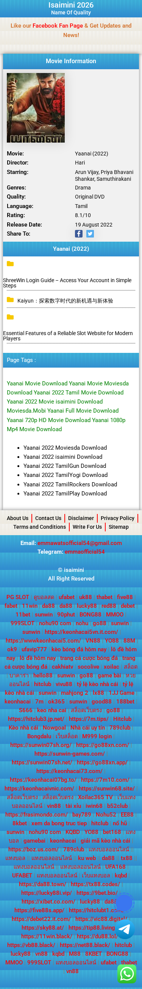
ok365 (56, 701)
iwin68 (94, 806)
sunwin (44, 614)
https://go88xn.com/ (102, 745)
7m (39, 701)
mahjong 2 (74, 692)
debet (128, 605)
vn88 (41, 953)
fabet (11, 605)
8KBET (93, 953)
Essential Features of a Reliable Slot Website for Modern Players (68, 336)
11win (29, 605)
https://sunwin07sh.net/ (42, 762)
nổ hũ (120, 823)
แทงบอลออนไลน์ (109, 849)
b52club (117, 806)
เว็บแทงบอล (96, 875)
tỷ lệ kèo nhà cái (97, 684)
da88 (48, 605)
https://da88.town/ (42, 884)
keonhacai (18, 701)
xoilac (111, 666)
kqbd (121, 875)
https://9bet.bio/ (97, 893)
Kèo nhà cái (23, 727)
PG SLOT (17, 597)
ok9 (12, 649)
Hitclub (122, 719)
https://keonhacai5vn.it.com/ (81, 632)
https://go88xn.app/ (102, 762)
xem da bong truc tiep (59, 823)
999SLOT (22, 623)
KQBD (73, 832)
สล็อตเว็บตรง (86, 710)
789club (119, 727)
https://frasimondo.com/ (36, 814)
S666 (26, 710)
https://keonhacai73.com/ (69, 771)
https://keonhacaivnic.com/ (39, 788)
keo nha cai (51, 710)
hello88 (43, 675)
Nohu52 (106, 814)
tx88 (127, 858)
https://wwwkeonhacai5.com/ (43, 640)
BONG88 (90, 614)
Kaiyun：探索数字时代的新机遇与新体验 (65, 301)
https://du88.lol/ (97, 936)
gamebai (34, 840)
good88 (102, 701)
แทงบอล (15, 858)
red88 (108, 605)
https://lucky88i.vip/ (46, 893)
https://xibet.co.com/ (48, 901)
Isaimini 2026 (71, 4)
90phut (66, 614)
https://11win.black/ (46, 936)
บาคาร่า (19, 675)
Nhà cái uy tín (87, 727)
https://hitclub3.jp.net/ (36, 719)
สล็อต (130, 666)
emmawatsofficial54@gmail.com (79, 543)
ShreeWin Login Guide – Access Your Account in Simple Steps (67, 283)
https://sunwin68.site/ (107, 788)
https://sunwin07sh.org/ (41, 745)
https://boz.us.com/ (33, 849)
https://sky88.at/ (43, 927)
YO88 (112, 640)
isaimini (74, 570)
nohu (82, 623)
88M (129, 640)
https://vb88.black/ (31, 945)
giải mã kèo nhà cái (105, 840)
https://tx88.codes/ (95, 884)
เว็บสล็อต (67, 736)
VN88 (93, 640)
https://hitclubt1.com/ (97, 910)
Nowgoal (54, 727)
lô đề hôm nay (38, 658)
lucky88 (87, 605)
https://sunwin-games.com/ (69, 753)
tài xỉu (73, 806)
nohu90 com (55, 623)
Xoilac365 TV (95, 797)
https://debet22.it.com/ (41, 919)
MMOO (114, 614)
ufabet (67, 597)
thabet (104, 597)
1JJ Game (121, 692)
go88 (99, 623)
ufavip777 (34, 649)
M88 (75, 953)
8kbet (19, 823)
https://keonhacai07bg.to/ (43, 779)
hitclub (42, 684)
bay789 (81, 814)
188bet (125, 701)
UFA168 (115, 866)
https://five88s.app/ (39, 910)
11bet (23, 614)
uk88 (85, 597)
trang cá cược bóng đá (89, 658)
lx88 (98, 692)
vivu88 (64, 684)
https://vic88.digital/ (101, 919)
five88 (125, 597)
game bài (109, 675)
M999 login (97, 736)
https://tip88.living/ (93, 927)
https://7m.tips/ (89, 719)
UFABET (22, 875)
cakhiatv (62, 666)
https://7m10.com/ (105, 779)
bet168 (112, 832)
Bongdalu (39, 736)
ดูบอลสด (44, 597)
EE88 (127, 814)
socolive (88, 666)
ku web (87, 858)
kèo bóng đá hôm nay (78, 649)
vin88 (54, 806)
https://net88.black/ (85, 945)
